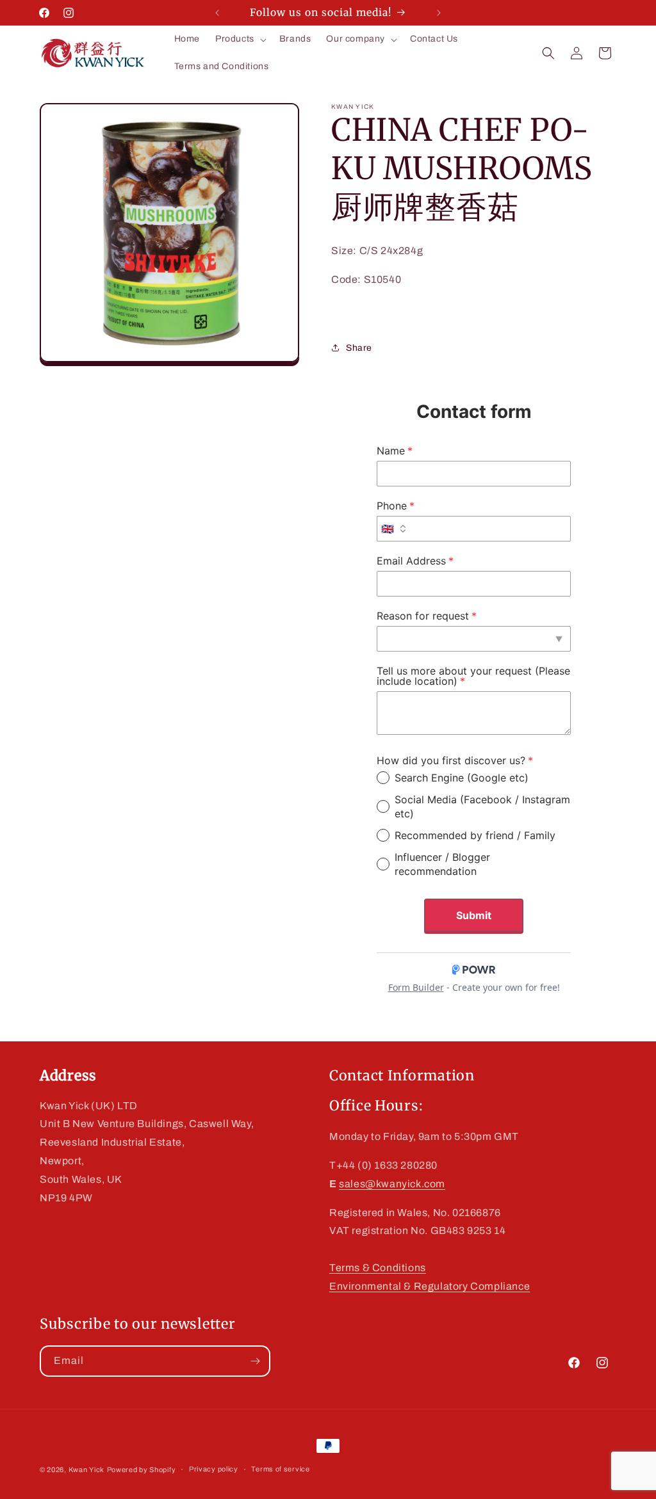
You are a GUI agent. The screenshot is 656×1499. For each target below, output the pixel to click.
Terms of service (280, 1469)
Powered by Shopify (141, 1469)
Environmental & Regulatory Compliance (429, 1286)
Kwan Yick (86, 1469)
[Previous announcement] (217, 13)
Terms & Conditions (377, 1267)
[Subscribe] (255, 1361)
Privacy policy (213, 1469)
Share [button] (359, 348)
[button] (240, 39)
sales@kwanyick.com (392, 1183)
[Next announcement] (439, 13)
